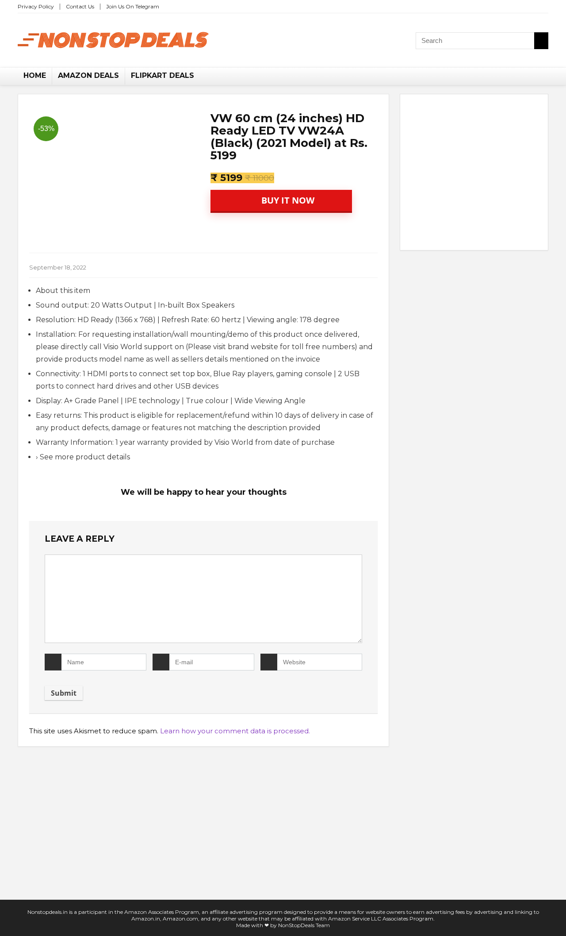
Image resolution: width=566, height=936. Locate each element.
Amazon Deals (88, 75)
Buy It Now (286, 200)
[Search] (541, 40)
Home (34, 75)
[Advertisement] (474, 174)
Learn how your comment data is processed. (235, 731)
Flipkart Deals (162, 75)
